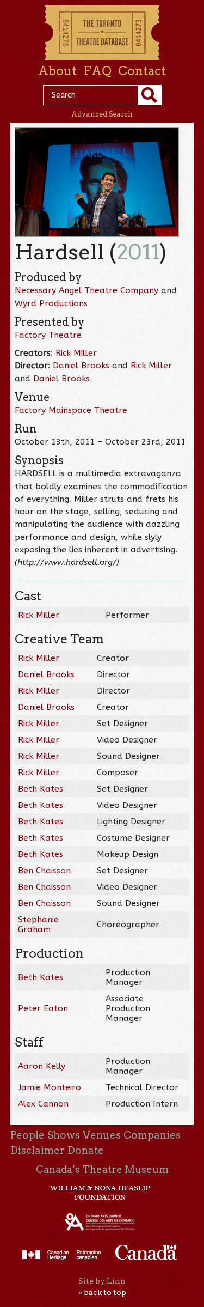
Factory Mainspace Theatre (71, 410)
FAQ (97, 70)
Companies (152, 1135)
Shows (63, 1135)
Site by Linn (102, 1280)
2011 (137, 252)
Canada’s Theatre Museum (102, 1169)
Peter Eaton (43, 1008)
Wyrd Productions (51, 303)
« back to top (102, 1292)
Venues (102, 1135)
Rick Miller (76, 353)
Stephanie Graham (38, 924)
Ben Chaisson (44, 871)
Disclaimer (37, 1150)
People (27, 1135)
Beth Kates (40, 789)
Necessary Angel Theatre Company (86, 290)
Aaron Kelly (41, 1066)
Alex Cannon (43, 1104)
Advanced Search (102, 114)
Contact (142, 70)
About (57, 70)
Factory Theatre (48, 335)
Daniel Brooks (81, 365)
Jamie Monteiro (49, 1087)
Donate (85, 1150)
